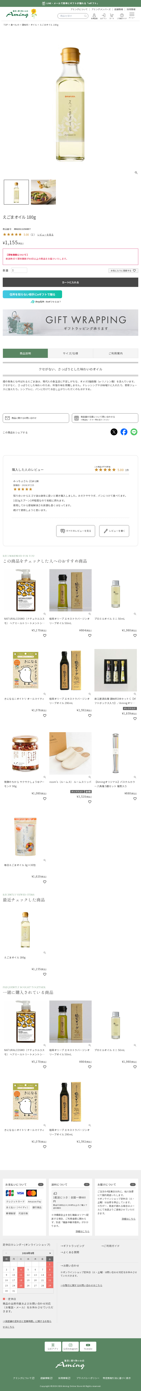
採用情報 (131, 9)
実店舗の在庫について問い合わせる (98, 418)
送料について (59, 1184)
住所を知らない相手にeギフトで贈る (32, 294)
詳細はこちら (83, 1231)
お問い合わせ (71, 1265)
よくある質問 (71, 1252)
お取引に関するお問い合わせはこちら (82, 1285)
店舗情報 (118, 9)
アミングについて (79, 9)
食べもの (15, 24)
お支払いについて (16, 1184)
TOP (6, 24)
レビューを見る (45, 234)
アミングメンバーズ (101, 9)
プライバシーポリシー (88, 1378)
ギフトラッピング (74, 1246)
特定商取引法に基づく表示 (117, 1378)
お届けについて (106, 1184)
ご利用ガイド (112, 1246)
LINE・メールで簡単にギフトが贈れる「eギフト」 (72, 3)
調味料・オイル (29, 24)
